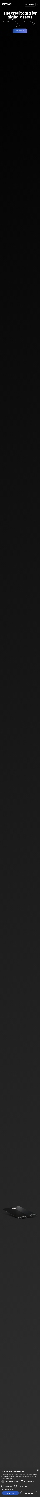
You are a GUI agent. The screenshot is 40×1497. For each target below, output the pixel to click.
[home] (9, 4)
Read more (13, 1478)
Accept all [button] (10, 1493)
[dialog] (20, 1482)
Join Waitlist (29, 4)
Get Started (20, 31)
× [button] (38, 1470)
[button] (37, 4)
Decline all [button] (29, 1493)
